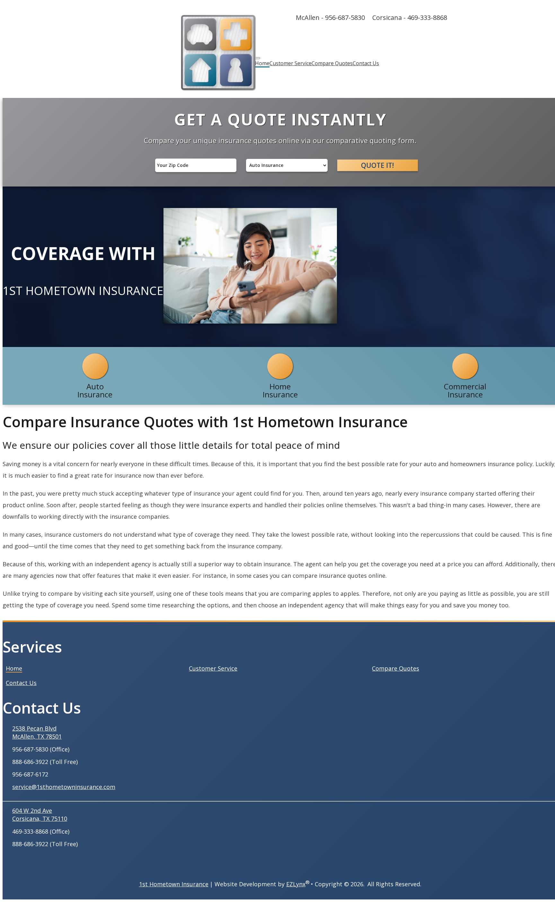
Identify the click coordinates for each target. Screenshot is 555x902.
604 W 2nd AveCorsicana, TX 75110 (39, 814)
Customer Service (290, 63)
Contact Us (366, 63)
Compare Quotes (332, 63)
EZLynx (295, 884)
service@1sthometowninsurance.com (63, 787)
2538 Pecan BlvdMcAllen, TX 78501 (37, 732)
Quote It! (377, 165)
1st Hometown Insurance (173, 884)
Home (262, 63)
